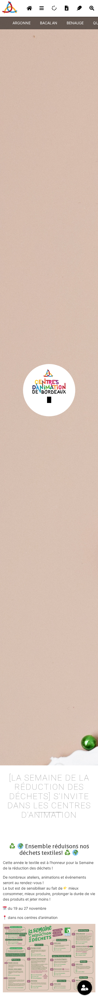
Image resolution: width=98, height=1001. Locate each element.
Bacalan (48, 23)
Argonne (22, 23)
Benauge (75, 23)
